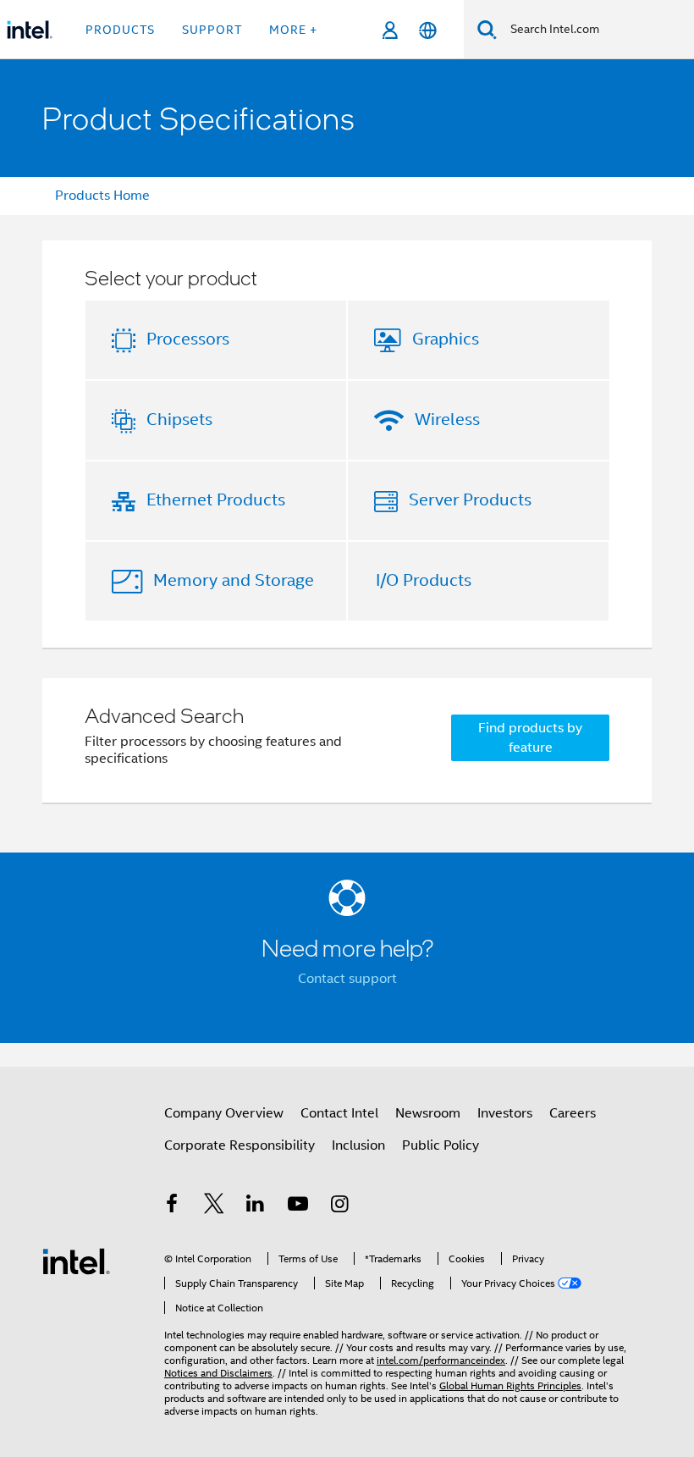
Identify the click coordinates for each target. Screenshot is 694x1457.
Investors (504, 1113)
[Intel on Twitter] (214, 1206)
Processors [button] (187, 339)
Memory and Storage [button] (233, 580)
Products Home (102, 195)
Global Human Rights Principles (510, 1385)
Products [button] (120, 29)
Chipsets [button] (179, 419)
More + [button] (293, 29)
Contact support (347, 978)
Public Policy (440, 1145)
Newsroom (427, 1113)
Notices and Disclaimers (218, 1372)
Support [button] (212, 29)
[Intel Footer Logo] (76, 1260)
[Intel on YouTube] (298, 1206)
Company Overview (224, 1113)
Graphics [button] (445, 339)
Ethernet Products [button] (215, 500)
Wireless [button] (447, 419)
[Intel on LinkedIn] (255, 1206)
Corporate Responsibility (239, 1145)
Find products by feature (530, 738)
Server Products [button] (470, 500)
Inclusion (358, 1145)
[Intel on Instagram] (339, 1206)
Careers (572, 1113)
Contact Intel (339, 1113)
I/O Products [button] (423, 580)
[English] (428, 30)
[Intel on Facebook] (171, 1206)
